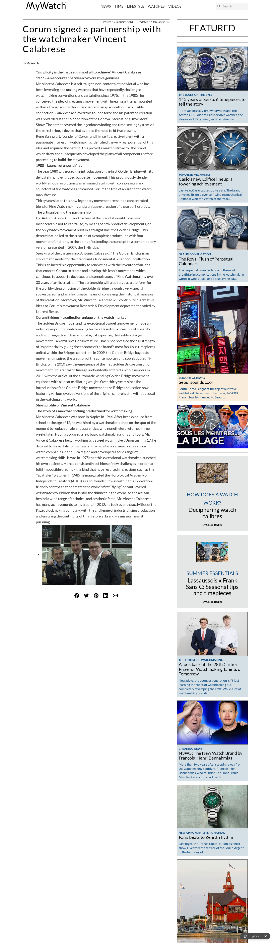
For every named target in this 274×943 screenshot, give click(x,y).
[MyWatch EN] (46, 6)
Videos (175, 6)
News (105, 6)
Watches (156, 6)
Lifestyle (135, 6)
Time (119, 6)
